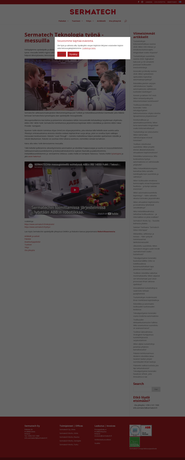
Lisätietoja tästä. (89, 48)
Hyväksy (73, 54)
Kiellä (61, 54)
